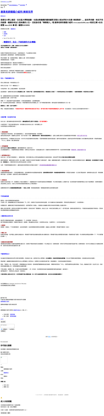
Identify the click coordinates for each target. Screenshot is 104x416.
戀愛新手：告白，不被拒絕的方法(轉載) (20, 42)
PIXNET (40, 394)
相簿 (5, 32)
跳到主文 (3, 16)
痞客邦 (15, 310)
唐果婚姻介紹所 (5, 301)
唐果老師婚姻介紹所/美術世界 (17, 11)
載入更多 (3, 321)
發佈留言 (3, 331)
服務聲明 (66, 394)
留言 (18, 310)
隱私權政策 (60, 394)
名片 (5, 35)
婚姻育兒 (13, 29)
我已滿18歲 (3, 413)
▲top (2, 319)
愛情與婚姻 (13, 316)
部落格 (5, 33)
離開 (9, 413)
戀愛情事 (12, 314)
